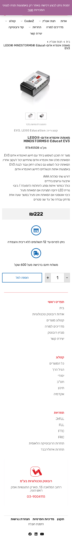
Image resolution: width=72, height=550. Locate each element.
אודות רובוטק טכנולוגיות (48, 314)
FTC (61, 431)
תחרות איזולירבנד (52, 449)
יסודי (61, 376)
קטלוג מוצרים (55, 320)
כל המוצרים (56, 363)
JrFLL (60, 419)
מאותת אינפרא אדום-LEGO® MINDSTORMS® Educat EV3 (36, 47)
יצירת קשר (57, 339)
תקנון (60, 519)
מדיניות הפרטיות (43, 519)
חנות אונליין (56, 42)
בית (68, 42)
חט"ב (60, 382)
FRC (61, 437)
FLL (61, 425)
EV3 (17, 130)
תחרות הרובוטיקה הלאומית (46, 443)
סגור (30, 10)
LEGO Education (34, 130)
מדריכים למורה (54, 326)
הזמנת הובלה (36, 524)
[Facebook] (30, 534)
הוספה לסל (22, 277)
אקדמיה (59, 394)
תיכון (61, 388)
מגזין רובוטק (56, 332)
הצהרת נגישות (20, 519)
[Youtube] (42, 534)
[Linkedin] (36, 534)
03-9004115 (36, 496)
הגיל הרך (58, 369)
